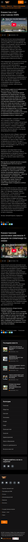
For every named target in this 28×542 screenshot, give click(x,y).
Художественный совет (8, 488)
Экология (5, 433)
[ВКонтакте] (2, 224)
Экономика (6, 417)
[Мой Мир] (6, 224)
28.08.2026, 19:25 (14, 379)
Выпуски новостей (8, 449)
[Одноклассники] (4, 224)
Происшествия (7, 429)
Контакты (4, 503)
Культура (5, 413)
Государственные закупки (8, 509)
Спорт (4, 425)
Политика (5, 405)
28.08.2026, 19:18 (14, 361)
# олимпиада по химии (11, 330)
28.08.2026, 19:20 (14, 370)
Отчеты (4, 494)
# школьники (21, 330)
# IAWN (7, 222)
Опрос (3, 515)
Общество (6, 409)
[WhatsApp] (10, 224)
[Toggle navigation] (2, 2)
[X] (8, 224)
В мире (5, 421)
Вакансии (4, 500)
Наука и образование (8, 441)
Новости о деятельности (10, 445)
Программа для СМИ (7, 491)
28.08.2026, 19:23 (14, 351)
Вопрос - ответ (5, 512)
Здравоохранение (8, 437)
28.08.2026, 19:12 (14, 390)
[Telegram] (12, 224)
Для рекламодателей (7, 497)
